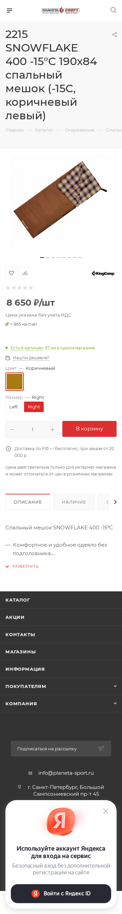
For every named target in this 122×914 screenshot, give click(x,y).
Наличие (74, 502)
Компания (21, 703)
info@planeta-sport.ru (66, 773)
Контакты (20, 634)
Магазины (20, 651)
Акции (15, 617)
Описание (28, 502)
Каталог (17, 600)
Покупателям (25, 686)
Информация (25, 669)
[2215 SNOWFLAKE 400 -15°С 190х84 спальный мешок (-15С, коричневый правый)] (61, 201)
